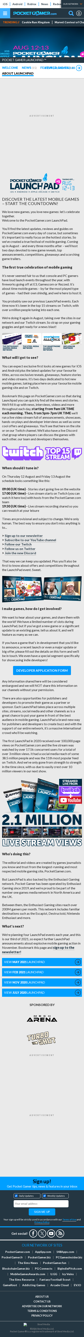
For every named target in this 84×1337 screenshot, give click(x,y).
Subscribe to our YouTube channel (30, 540)
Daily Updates (26, 1195)
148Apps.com (65, 1251)
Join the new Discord (20, 553)
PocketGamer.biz (39, 1257)
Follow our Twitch (18, 544)
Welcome (10, 67)
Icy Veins (68, 1274)
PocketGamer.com (17, 1251)
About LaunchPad (18, 73)
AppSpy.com (43, 1251)
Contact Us (42, 1301)
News (44, 4)
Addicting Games (33, 1285)
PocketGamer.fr (12, 1257)
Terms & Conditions (42, 1310)
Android (17, 4)
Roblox (31, 4)
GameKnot (10, 1285)
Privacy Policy (41, 1222)
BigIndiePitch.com (69, 1268)
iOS (5, 4)
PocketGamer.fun (54, 1263)
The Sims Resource (21, 1279)
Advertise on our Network (42, 1306)
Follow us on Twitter (20, 549)
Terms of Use (69, 1219)
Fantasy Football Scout (55, 1279)
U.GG (53, 1274)
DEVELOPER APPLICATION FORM (42, 670)
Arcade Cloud (59, 1285)
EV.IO (77, 1285)
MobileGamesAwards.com (27, 1274)
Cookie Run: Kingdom (36, 22)
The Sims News (28, 1263)
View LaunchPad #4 (59, 68)
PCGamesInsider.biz (69, 1257)
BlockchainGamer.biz (16, 1268)
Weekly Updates (56, 1195)
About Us (42, 1296)
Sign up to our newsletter (24, 535)
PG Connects (43, 1268)
